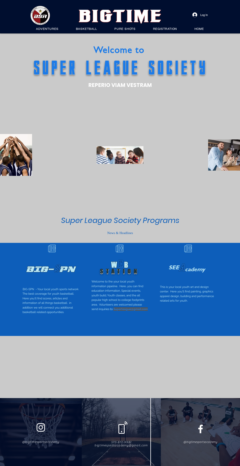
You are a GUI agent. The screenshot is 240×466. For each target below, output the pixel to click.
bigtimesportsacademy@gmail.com (121, 445)
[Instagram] (40, 427)
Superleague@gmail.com (130, 309)
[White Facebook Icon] (200, 429)
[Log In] (195, 14)
